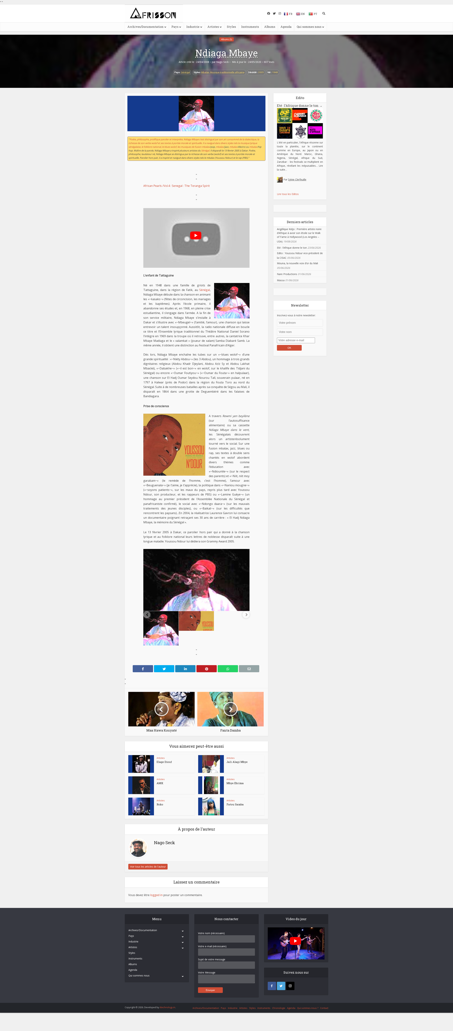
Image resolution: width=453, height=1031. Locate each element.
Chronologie (278, 1008)
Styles (231, 27)
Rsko (160, 804)
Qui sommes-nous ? (307, 1008)
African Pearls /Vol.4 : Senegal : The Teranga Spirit (176, 186)
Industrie (192, 27)
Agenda (285, 27)
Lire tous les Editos (288, 194)
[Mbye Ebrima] (211, 785)
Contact (324, 1008)
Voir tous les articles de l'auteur (148, 866)
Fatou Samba (235, 804)
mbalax (220, 146)
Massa (281, 280)
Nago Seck (222, 62)
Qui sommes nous (309, 27)
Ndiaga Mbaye (226, 53)
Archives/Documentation (145, 27)
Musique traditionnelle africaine (227, 72)
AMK (160, 783)
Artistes (213, 27)
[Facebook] (272, 986)
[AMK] (141, 785)
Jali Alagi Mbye (237, 762)
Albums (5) (226, 39)
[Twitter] (281, 986)
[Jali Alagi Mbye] (211, 764)
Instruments (250, 27)
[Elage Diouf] (141, 764)
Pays (174, 27)
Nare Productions (287, 274)
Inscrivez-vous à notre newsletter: (296, 315)
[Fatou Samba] (211, 806)
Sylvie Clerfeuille (297, 179)
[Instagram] (290, 986)
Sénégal (185, 72)
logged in (156, 895)
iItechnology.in (167, 1007)
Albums (269, 27)
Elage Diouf (164, 762)
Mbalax (205, 72)
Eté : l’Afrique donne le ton (299, 105)
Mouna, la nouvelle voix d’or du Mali (297, 263)
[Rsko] (141, 806)
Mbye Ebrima (235, 783)
